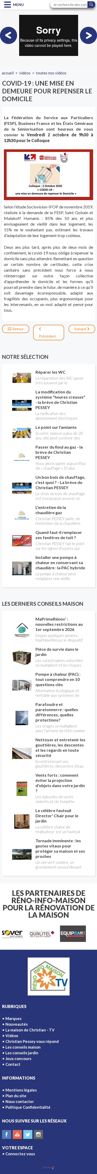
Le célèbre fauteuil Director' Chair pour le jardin (56, 815)
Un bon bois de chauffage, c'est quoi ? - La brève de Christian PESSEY (60, 482)
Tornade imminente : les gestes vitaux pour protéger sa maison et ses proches (60, 848)
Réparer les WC (50, 371)
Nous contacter (19, 1101)
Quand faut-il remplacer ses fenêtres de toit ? (58, 535)
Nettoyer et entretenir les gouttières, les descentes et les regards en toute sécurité (60, 747)
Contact (12, 1064)
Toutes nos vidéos (51, 73)
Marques (13, 1018)
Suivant (80, 329)
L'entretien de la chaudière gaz (50, 510)
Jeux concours (18, 1058)
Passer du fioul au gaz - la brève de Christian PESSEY (59, 452)
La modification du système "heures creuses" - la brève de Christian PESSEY (60, 399)
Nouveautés (16, 1024)
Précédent (47, 336)
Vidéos (25, 73)
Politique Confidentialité (27, 1107)
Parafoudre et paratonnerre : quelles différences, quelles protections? (56, 712)
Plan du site (15, 1095)
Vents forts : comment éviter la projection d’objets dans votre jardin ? (60, 783)
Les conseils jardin (21, 1052)
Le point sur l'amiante (56, 427)
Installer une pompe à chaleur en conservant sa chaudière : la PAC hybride (60, 562)
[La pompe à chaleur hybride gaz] (88, 35)
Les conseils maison (23, 1047)
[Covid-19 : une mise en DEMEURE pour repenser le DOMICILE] (48, 174)
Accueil (8, 73)
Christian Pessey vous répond (32, 1041)
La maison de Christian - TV (30, 1030)
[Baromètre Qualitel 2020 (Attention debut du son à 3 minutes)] (8, 35)
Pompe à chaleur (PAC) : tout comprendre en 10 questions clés (57, 679)
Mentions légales (21, 1090)
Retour (17, 329)
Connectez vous (20, 1153)
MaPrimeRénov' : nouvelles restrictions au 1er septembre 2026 (59, 624)
